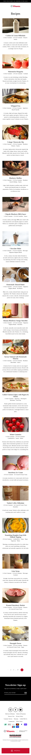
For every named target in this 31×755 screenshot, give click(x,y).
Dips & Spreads (15, 109)
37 (17, 669)
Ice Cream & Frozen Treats (20, 474)
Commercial (11, 721)
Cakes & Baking (13, 182)
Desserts (25, 37)
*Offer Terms (19, 721)
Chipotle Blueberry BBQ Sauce (15, 214)
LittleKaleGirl (11, 438)
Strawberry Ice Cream (15, 472)
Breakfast (25, 144)
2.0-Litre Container (18, 37)
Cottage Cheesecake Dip (15, 142)
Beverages (25, 250)
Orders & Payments (21, 714)
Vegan (26, 539)
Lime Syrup (15, 571)
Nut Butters (19, 288)
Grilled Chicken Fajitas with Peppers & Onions (15, 395)
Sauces (25, 216)
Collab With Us (23, 719)
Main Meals (13, 362)
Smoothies (19, 324)
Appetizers (25, 108)
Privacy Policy (19, 716)
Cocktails (25, 73)
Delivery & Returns (10, 714)
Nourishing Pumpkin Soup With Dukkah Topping (15, 536)
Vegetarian (13, 540)
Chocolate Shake (15, 249)
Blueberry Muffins (15, 178)
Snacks (15, 39)
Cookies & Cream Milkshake (15, 36)
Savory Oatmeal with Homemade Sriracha (15, 358)
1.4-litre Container (7, 37)
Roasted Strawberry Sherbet (15, 605)
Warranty (16, 719)
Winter (21, 438)
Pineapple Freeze (15, 643)
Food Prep (18, 400)
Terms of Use (11, 716)
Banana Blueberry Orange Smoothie (15, 321)
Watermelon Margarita (15, 72)
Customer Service (8, 719)
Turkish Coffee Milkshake (15, 503)
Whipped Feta (15, 106)
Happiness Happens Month (15, 252)
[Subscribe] (25, 693)
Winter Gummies (15, 434)
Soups (22, 539)
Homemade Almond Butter (15, 285)
